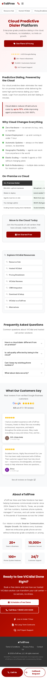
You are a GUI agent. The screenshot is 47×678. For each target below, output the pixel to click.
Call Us (13, 672)
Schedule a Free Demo (20, 602)
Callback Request (36, 672)
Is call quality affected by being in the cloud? (21, 353)
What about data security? (17, 373)
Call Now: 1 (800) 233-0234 (21, 610)
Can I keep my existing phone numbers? (18, 364)
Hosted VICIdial (24, 11)
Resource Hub (9, 11)
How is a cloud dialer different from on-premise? (21, 343)
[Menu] (22, 3)
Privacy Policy (28, 647)
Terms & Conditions (13, 647)
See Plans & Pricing (25, 43)
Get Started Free (24, 234)
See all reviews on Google (22, 480)
